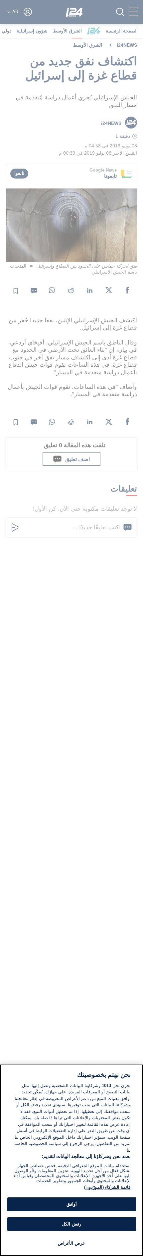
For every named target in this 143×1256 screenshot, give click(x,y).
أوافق (72, 1204)
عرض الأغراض (71, 1243)
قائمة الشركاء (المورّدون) (107, 1187)
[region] (71, 1160)
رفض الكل (71, 1224)
